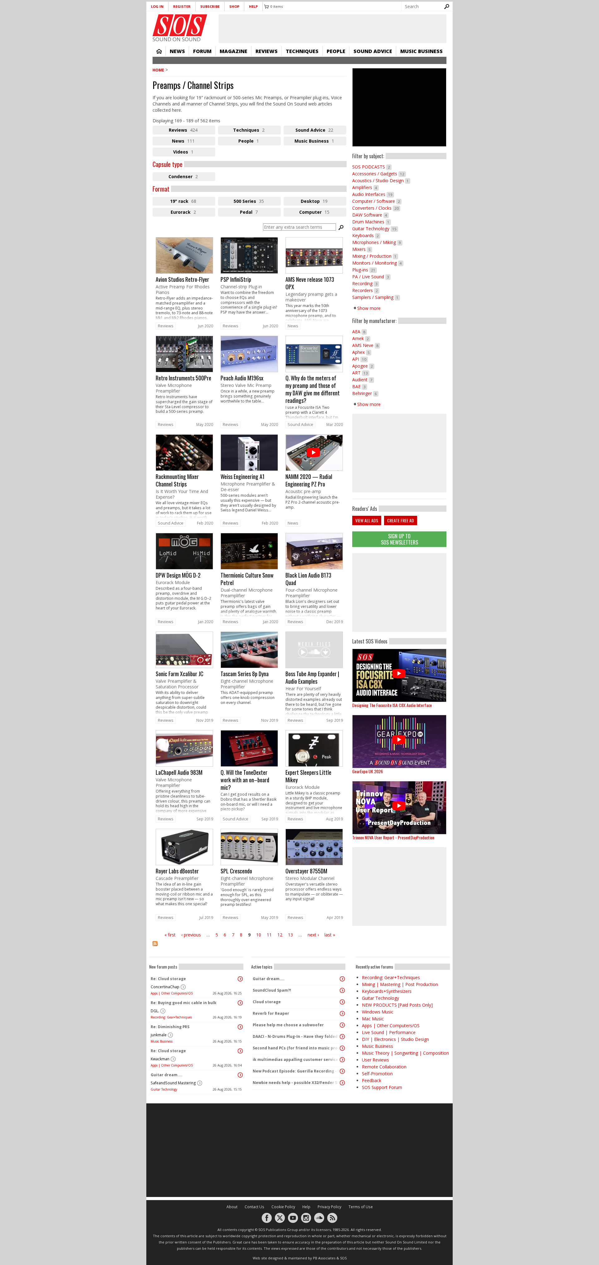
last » (329, 935)
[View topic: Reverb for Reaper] (342, 1013)
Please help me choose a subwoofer (288, 1025)
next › (313, 935)
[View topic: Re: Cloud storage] (240, 979)
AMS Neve (366, 345)
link (184, 279)
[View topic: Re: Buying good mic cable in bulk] (240, 1003)
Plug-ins (364, 270)
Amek (361, 338)
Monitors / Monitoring (377, 263)
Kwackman (160, 1059)
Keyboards (366, 235)
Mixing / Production (375, 256)
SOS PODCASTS (372, 167)
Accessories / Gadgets (379, 174)
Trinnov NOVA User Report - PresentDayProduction (393, 837)
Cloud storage (267, 1001)
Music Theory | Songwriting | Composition (405, 1053)
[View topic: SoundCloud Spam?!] (342, 990)
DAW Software (370, 215)
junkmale (159, 1035)
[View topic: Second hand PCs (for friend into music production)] (342, 1048)
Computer (322, 213)
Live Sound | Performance (389, 1032)
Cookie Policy (283, 1206)
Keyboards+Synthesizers (387, 991)
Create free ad (400, 520)
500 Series (256, 202)
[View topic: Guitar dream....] (240, 1075)
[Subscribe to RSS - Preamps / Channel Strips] (250, 947)
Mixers (362, 249)
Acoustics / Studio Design (381, 180)
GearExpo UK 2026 (367, 771)
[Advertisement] (399, 593)
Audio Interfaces (373, 194)
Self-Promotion (377, 1074)
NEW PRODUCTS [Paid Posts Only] (397, 1005)
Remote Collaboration (384, 1067)
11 (269, 935)
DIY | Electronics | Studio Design (395, 1039)
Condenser (191, 177)
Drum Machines (371, 222)
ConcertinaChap (165, 986)
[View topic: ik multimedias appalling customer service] (342, 1059)
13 (290, 935)
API (360, 359)
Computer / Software (377, 201)
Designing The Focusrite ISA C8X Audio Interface (392, 705)
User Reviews (375, 1060)
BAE (359, 386)
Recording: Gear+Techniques (171, 1017)
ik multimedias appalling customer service (295, 1059)
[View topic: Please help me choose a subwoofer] (342, 1025)
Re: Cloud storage (168, 978)
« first (170, 935)
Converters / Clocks (376, 208)
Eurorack (193, 213)
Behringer (365, 393)
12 (279, 935)
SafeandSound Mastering (173, 1083)
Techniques (302, 51)
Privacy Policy (329, 1206)
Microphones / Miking (377, 242)
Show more (369, 308)
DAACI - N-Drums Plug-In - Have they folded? (296, 1036)
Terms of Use (360, 1206)
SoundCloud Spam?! (272, 990)
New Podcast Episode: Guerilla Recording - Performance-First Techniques (297, 1071)
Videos (191, 152)
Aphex (361, 352)
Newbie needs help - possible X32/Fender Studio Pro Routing (297, 1082)
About (231, 1206)
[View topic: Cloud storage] (342, 1002)
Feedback (371, 1080)
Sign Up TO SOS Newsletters (399, 539)
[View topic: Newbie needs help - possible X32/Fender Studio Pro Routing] (342, 1083)
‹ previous (191, 935)
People (336, 51)
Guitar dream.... (167, 1074)
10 (258, 935)
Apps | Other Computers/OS (172, 993)
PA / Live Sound (371, 277)
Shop (234, 6)
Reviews (267, 51)
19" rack (190, 202)
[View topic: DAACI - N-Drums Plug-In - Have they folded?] (342, 1036)
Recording (365, 283)
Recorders (365, 290)
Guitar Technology (375, 229)
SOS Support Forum (382, 1087)
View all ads (366, 520)
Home (159, 51)
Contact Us (254, 1206)
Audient (363, 380)
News (177, 51)
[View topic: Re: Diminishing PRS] (240, 1027)
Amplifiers (365, 187)
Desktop (323, 202)
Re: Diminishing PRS (170, 1026)
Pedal (256, 213)
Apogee (363, 366)
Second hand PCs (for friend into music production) (297, 1048)
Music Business (421, 51)
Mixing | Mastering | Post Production (400, 984)
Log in (157, 6)
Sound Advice (372, 51)
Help (253, 6)
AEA (359, 332)
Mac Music (373, 1019)
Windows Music (377, 1012)
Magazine (233, 51)
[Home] (180, 25)
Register (182, 6)
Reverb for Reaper (271, 1013)
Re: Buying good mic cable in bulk (184, 1002)
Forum (202, 51)
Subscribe (210, 6)
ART (360, 373)
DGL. (155, 1010)
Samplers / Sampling (376, 297)
